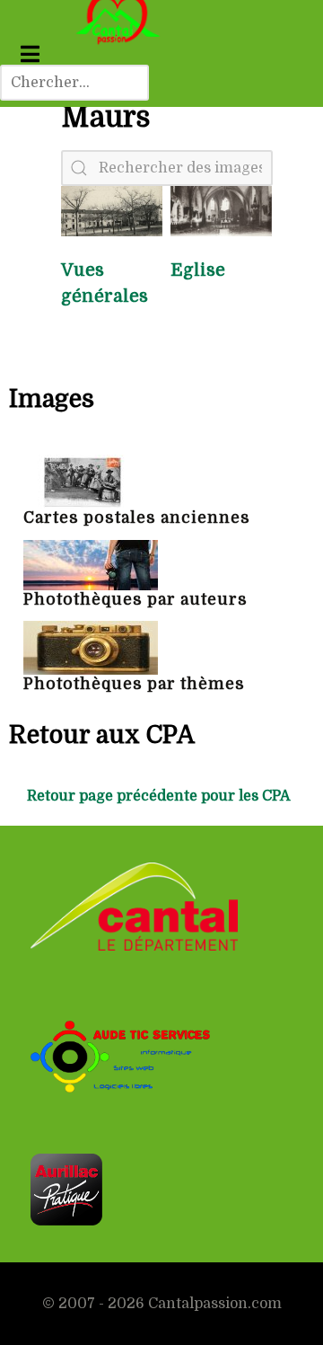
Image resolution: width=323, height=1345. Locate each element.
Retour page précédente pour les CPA (159, 796)
